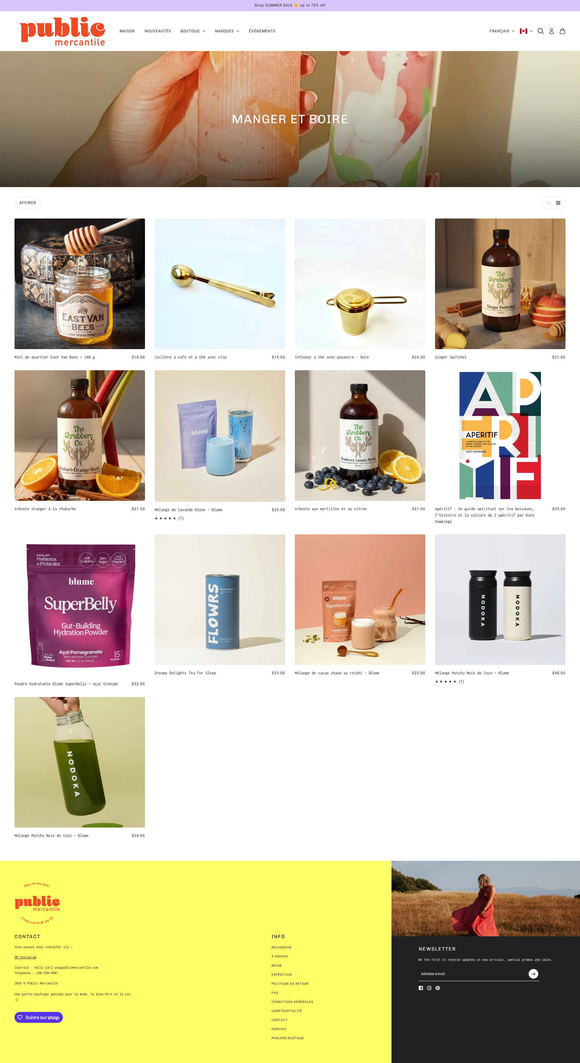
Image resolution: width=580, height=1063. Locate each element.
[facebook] (420, 988)
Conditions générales (292, 1001)
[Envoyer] (533, 974)
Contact (280, 1020)
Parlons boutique (288, 1038)
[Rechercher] (541, 31)
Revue (277, 965)
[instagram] (429, 988)
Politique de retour (290, 983)
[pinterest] (437, 988)
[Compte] (552, 31)
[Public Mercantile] (62, 31)
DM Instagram (25, 957)
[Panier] (562, 31)
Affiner (27, 203)
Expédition (282, 974)
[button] (547, 203)
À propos (280, 956)
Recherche (282, 947)
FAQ (275, 992)
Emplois (279, 1029)
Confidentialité (287, 1011)
